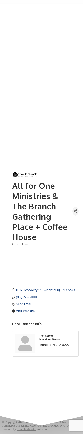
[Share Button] (75, 211)
